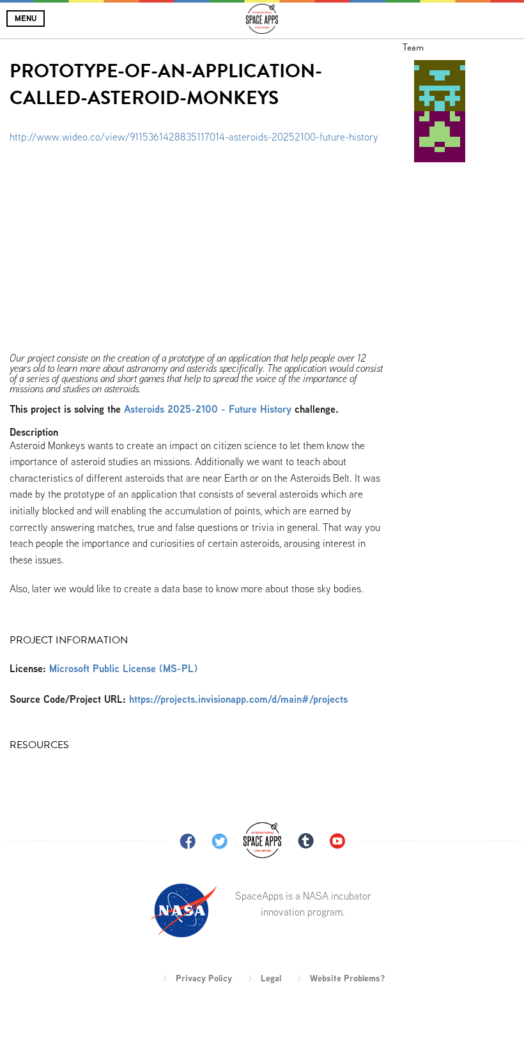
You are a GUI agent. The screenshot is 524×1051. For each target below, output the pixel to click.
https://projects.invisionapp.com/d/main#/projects (238, 699)
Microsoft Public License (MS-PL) (123, 668)
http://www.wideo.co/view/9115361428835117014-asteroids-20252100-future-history (194, 137)
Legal (271, 978)
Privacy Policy (204, 978)
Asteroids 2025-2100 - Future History (207, 409)
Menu (25, 18)
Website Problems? (347, 978)
